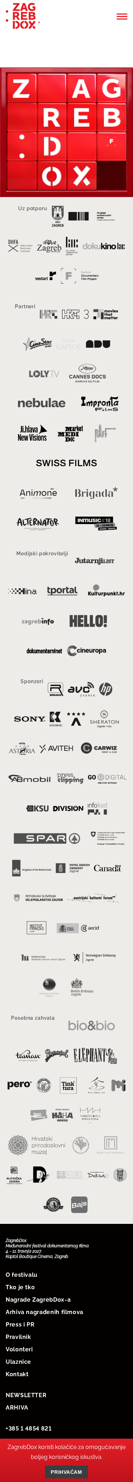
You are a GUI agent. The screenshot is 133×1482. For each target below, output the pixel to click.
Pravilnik (18, 1337)
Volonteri (19, 1349)
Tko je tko (20, 1287)
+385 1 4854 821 (29, 1428)
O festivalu (22, 1274)
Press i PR (20, 1324)
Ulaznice (18, 1361)
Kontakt (17, 1374)
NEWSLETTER (26, 1395)
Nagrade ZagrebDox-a (38, 1299)
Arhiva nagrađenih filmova (44, 1312)
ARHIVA (17, 1407)
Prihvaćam (66, 1472)
